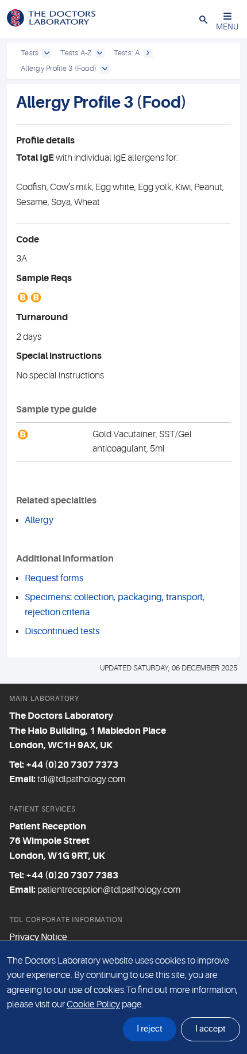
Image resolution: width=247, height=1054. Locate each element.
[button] (203, 19)
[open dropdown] (46, 53)
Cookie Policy (93, 1004)
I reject (150, 1029)
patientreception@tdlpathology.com (108, 890)
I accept (210, 1029)
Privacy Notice (38, 937)
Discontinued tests (62, 631)
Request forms (54, 578)
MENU (227, 26)
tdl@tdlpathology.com (81, 779)
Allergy (39, 520)
